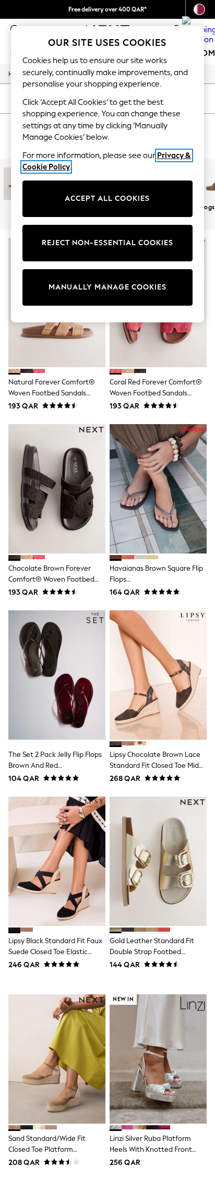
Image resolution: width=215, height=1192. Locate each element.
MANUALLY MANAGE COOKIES (107, 287)
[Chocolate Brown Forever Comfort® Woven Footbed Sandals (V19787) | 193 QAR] (56, 488)
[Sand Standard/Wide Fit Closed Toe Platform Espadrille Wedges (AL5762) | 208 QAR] (56, 1059)
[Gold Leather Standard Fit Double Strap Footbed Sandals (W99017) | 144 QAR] (158, 861)
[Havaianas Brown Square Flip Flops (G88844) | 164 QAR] (158, 488)
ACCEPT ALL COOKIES (107, 198)
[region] (108, 174)
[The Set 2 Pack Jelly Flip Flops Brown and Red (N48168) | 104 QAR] (56, 675)
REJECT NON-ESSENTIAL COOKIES (107, 242)
